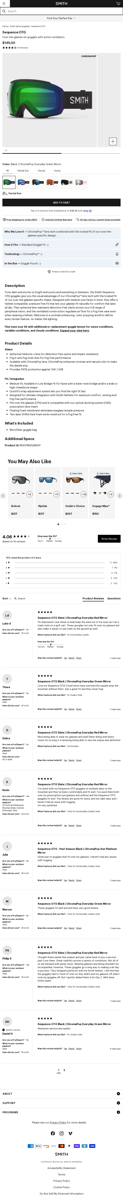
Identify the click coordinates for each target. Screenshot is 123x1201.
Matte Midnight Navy (94, 493)
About (7, 1093)
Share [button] (78, 658)
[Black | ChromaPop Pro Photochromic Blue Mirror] (37, 182)
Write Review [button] (109, 538)
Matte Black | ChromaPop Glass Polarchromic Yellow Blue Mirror (67, 493)
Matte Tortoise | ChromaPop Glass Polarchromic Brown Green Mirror (72, 493)
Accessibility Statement (61, 1168)
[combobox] (61, 11)
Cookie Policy (61, 1187)
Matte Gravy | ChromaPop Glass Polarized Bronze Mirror (50, 493)
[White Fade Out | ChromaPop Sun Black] (66, 182)
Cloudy (41, 170)
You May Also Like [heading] (29, 461)
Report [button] (71, 658)
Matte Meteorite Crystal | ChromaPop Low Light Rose (18, 493)
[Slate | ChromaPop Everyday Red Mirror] (52, 182)
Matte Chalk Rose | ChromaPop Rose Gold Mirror (13, 493)
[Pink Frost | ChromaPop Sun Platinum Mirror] (81, 182)
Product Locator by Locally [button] (63, 271)
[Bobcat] (21, 480)
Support (9, 1103)
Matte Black (104, 493)
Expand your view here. (75, 330)
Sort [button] (5, 598)
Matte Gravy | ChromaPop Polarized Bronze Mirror (23, 493)
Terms (61, 1174)
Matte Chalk (100, 493)
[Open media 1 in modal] (113, 141)
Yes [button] (65, 658)
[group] (20, 493)
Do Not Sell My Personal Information (61, 1193)
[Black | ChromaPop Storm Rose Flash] (23, 182)
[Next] (120, 496)
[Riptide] (48, 480)
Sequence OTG (38, 26)
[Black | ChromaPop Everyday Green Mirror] (9, 182)
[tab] (93, 599)
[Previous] (3, 496)
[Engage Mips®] (102, 480)
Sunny (57, 170)
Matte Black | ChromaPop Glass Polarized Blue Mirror (40, 493)
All (7, 170)
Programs (10, 1112)
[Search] (4, 11)
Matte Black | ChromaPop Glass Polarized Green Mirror (77, 493)
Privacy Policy (58, 1122)
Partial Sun (23, 170)
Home (5, 26)
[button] (4, 3)
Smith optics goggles (19, 26)
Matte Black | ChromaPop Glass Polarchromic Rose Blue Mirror (45, 493)
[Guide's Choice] (75, 480)
